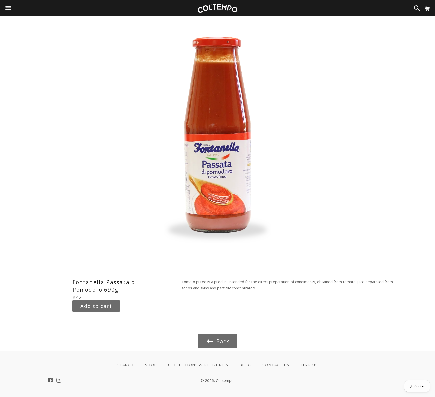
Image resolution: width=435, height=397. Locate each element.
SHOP (151, 364)
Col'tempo (225, 380)
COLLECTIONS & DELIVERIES (198, 364)
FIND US (309, 364)
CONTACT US (275, 364)
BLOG (245, 364)
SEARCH (125, 364)
